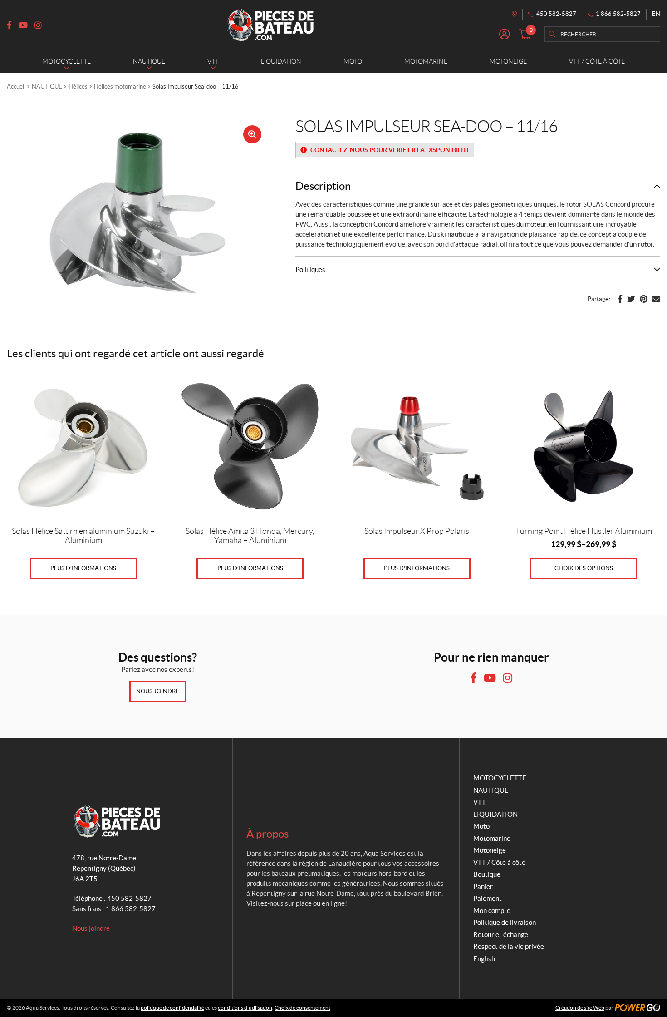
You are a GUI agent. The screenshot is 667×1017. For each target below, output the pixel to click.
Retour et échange (500, 934)
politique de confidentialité (172, 1008)
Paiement (487, 898)
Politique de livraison (504, 922)
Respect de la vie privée (508, 946)
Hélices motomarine (120, 86)
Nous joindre (157, 691)
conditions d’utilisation (245, 1008)
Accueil (16, 86)
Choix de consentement (302, 1008)
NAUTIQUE (47, 86)
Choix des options (583, 568)
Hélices (78, 86)
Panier (483, 886)
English (484, 959)
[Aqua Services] (270, 25)
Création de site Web (579, 1008)
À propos (267, 834)
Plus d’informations (83, 568)
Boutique (486, 874)
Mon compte (491, 910)
